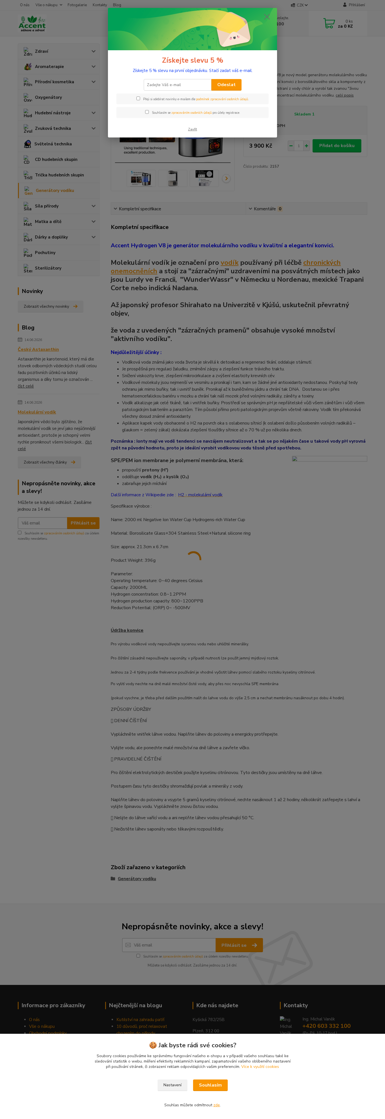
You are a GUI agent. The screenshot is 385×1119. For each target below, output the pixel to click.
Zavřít (192, 129)
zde (216, 1105)
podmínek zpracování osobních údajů (222, 99)
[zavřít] (266, 17)
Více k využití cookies (260, 1066)
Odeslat (226, 85)
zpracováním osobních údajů (191, 113)
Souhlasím (210, 1085)
